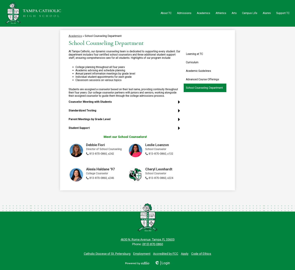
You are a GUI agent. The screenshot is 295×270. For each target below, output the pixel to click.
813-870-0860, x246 (101, 178)
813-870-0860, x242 (101, 153)
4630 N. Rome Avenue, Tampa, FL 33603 (147, 239)
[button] (166, 13)
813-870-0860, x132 (161, 153)
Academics (75, 36)
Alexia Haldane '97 (100, 169)
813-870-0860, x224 (161, 178)
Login (162, 263)
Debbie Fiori (95, 145)
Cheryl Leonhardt (158, 169)
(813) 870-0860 (152, 244)
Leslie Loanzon (157, 145)
